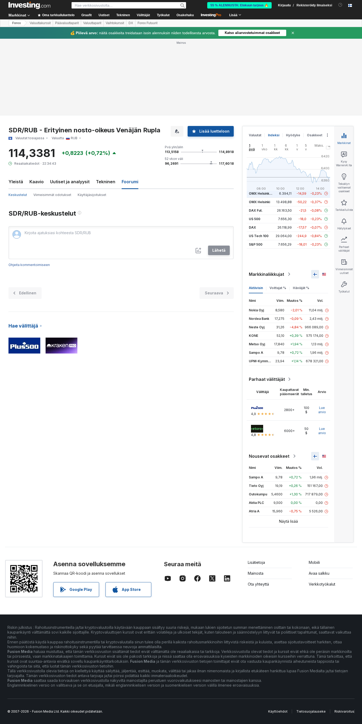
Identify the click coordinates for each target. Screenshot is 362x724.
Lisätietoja (256, 562)
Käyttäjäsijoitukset (92, 195)
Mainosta (255, 573)
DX (131, 23)
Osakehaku (185, 15)
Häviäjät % (301, 288)
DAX (252, 227)
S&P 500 (255, 244)
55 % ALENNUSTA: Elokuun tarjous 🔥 (239, 5)
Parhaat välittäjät (267, 379)
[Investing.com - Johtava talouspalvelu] (29, 5)
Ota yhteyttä (258, 584)
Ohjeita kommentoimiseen (29, 265)
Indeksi (273, 135)
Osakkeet (314, 135)
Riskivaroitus (344, 711)
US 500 (254, 219)
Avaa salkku (319, 573)
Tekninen (105, 181)
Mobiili (314, 562)
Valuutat (255, 135)
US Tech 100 (258, 236)
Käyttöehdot (278, 711)
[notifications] (340, 4)
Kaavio (36, 181)
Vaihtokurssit (115, 23)
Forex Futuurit (147, 23)
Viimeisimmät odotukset (52, 195)
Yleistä (15, 181)
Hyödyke (293, 135)
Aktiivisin (256, 288)
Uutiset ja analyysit (70, 181)
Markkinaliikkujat (266, 274)
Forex (16, 23)
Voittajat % (278, 288)
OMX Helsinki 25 (262, 193)
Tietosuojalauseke (311, 711)
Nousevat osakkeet (269, 456)
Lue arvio (322, 410)
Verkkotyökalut (322, 584)
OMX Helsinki (259, 202)
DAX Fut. (256, 210)
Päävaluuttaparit (67, 23)
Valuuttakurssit (40, 23)
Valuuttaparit (92, 23)
